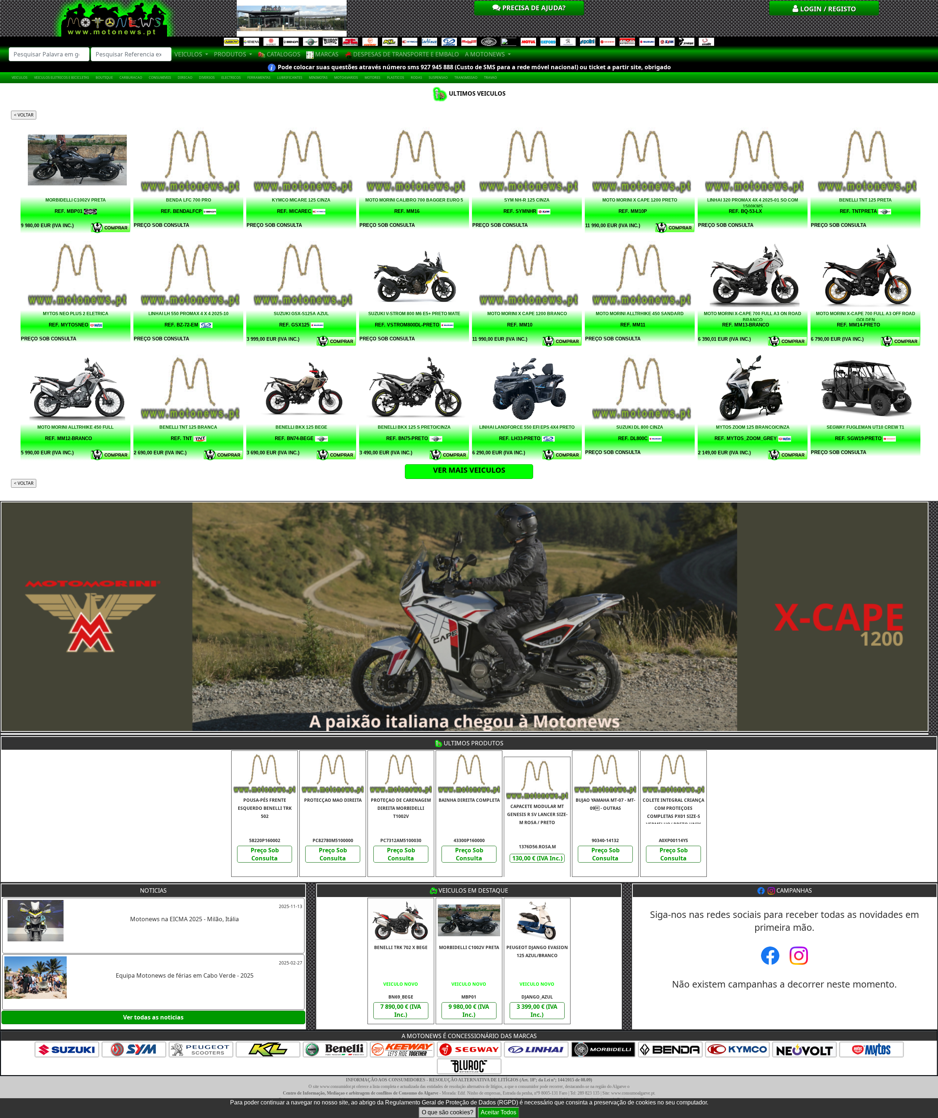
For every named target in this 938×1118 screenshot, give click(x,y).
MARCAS (326, 54)
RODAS (416, 77)
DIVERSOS (207, 77)
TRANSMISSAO (465, 77)
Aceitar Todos (498, 1112)
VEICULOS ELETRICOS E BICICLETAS (61, 77)
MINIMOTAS (318, 77)
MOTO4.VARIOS (346, 77)
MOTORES (372, 77)
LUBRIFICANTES (289, 77)
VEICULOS (19, 77)
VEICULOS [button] (189, 54)
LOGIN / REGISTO (827, 8)
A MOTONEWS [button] (485, 54)
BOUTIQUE (104, 77)
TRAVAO (490, 77)
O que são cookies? (447, 1112)
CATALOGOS (282, 54)
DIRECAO (185, 77)
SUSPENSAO (438, 77)
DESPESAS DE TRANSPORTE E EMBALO (405, 54)
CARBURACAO (130, 77)
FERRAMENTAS (258, 77)
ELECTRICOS (231, 77)
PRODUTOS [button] (231, 54)
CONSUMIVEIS (160, 77)
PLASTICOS (395, 77)
